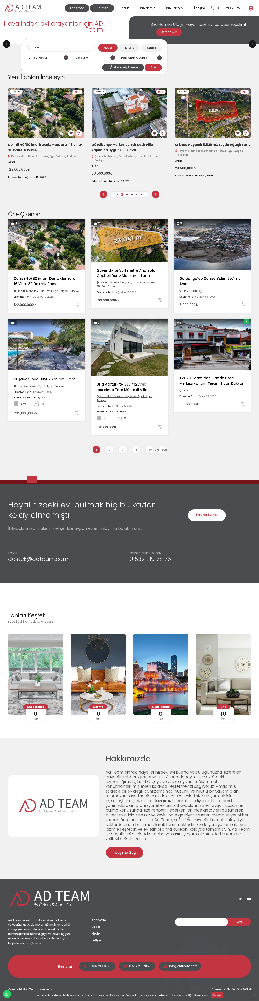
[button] (117, 194)
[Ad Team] (23, 8)
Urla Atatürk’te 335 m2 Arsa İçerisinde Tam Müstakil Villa (122, 387)
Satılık (124, 8)
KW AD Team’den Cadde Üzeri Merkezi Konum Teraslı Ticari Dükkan (211, 381)
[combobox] (47, 58)
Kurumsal (102, 8)
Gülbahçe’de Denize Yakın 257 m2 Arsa (210, 281)
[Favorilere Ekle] (71, 133)
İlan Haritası (174, 8)
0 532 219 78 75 (228, 8)
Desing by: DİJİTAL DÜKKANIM (231, 989)
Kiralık (96, 934)
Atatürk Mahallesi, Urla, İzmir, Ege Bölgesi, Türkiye (125, 398)
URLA (185, 390)
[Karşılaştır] (79, 133)
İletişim (199, 8)
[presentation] (103, 194)
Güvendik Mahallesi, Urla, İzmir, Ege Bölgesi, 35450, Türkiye (126, 284)
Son (164, 450)
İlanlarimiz (147, 8)
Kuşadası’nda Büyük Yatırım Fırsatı (45, 379)
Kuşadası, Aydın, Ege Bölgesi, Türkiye (40, 386)
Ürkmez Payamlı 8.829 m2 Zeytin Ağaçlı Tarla (213, 144)
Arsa (11, 162)
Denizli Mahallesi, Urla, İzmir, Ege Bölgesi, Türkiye (44, 156)
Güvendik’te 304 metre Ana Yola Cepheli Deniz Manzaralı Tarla (126, 273)
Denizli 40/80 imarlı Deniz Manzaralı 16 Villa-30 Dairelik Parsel (45, 281)
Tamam (217, 995)
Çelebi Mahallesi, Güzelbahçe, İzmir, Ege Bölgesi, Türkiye (127, 158)
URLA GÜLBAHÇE (192, 291)
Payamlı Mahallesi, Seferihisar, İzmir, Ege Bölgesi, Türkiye (211, 153)
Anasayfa (77, 8)
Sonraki (150, 450)
